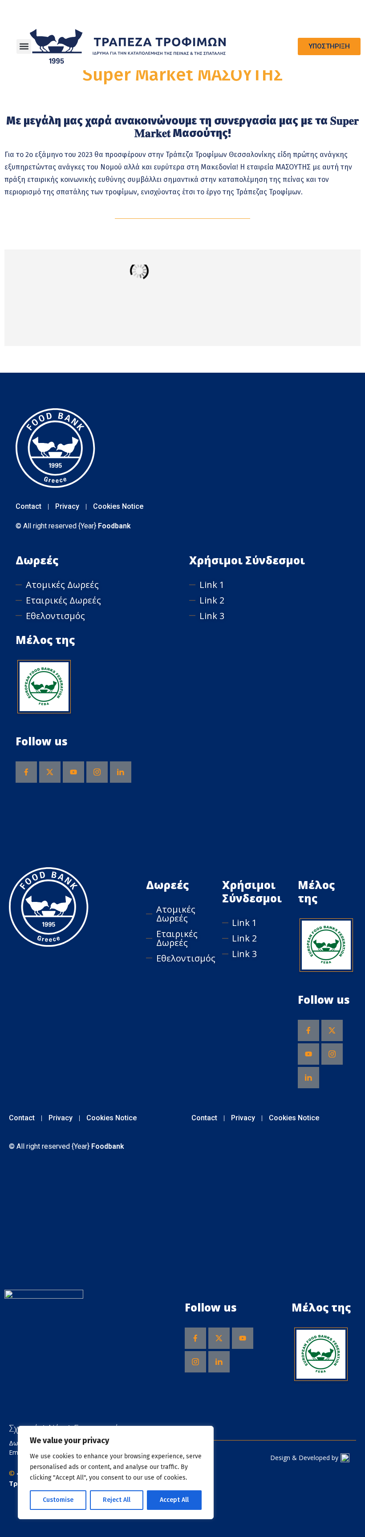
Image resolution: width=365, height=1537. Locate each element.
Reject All (116, 1500)
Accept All (174, 1500)
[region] (116, 1472)
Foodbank (114, 526)
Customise (58, 1500)
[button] (23, 46)
